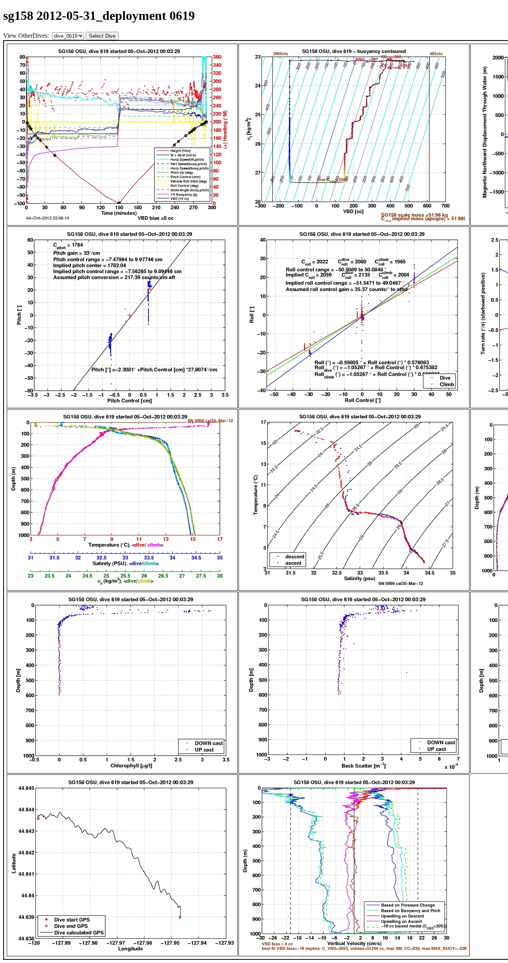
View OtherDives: (26, 35)
